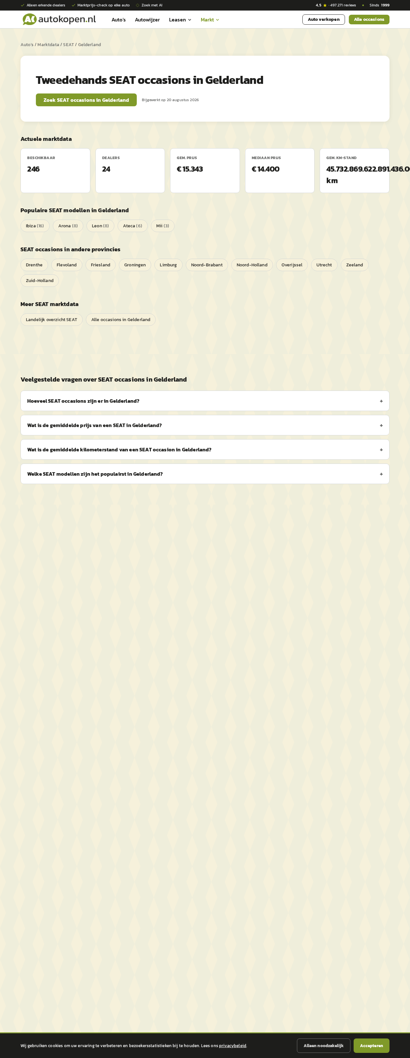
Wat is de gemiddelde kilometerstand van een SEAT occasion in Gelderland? (119, 449)
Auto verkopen (324, 19)
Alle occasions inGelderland (121, 319)
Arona (68, 225)
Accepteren (371, 1046)
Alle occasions (369, 19)
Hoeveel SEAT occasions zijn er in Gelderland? (83, 401)
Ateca (132, 225)
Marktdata (48, 44)
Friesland (100, 265)
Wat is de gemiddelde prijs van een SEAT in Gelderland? (94, 425)
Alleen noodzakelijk (324, 1046)
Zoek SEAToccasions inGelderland (86, 100)
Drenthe (34, 265)
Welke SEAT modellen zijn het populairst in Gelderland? (95, 474)
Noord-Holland (252, 265)
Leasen (177, 19)
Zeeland (354, 265)
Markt (207, 19)
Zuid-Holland (39, 280)
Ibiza (35, 225)
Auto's (118, 19)
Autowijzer (147, 19)
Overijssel (292, 265)
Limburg (168, 265)
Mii (162, 225)
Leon (100, 225)
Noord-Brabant (207, 265)
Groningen (135, 265)
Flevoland (67, 265)
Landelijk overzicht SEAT (51, 319)
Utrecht (324, 265)
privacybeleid (232, 1046)
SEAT (68, 44)
